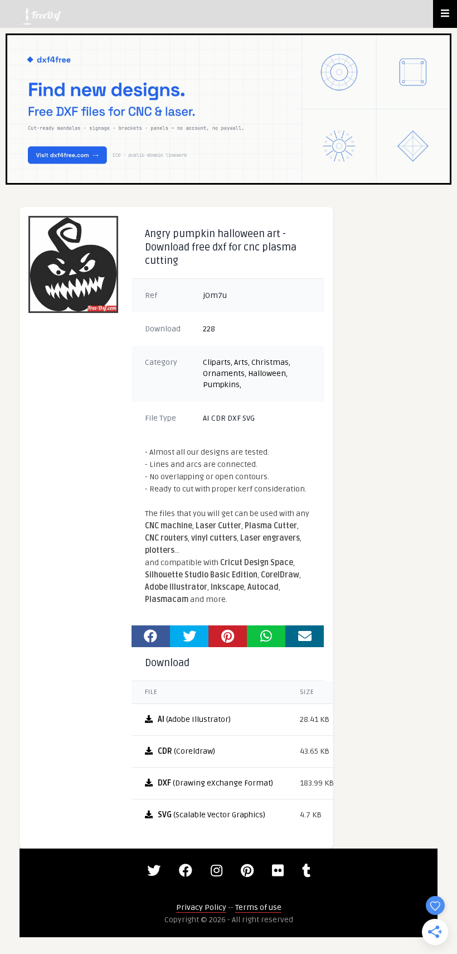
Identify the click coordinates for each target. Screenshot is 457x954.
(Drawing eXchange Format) (215, 783)
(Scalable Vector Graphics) (211, 815)
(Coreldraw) (186, 751)
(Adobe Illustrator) (194, 719)
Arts (241, 362)
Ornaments (224, 373)
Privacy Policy (201, 907)
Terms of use (258, 907)
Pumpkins (221, 384)
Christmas (270, 362)
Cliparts (217, 362)
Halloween (267, 373)
